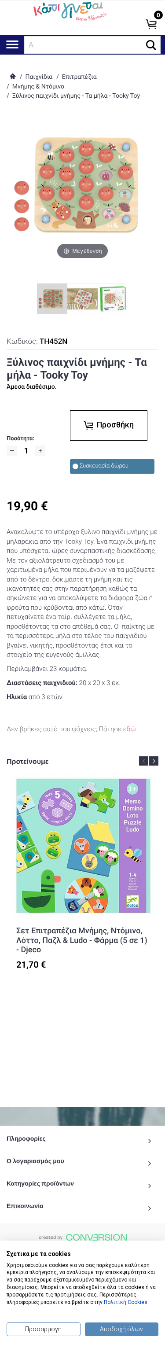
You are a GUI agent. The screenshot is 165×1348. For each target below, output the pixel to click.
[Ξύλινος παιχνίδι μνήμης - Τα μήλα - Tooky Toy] (82, 298)
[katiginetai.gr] (69, 11)
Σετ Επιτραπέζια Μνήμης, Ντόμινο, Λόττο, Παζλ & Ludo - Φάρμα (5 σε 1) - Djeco (81, 940)
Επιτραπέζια (79, 77)
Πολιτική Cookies (125, 1302)
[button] (151, 45)
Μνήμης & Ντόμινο (38, 86)
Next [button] (153, 761)
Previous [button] (143, 761)
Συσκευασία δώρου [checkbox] (104, 466)
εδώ (129, 729)
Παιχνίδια (38, 77)
